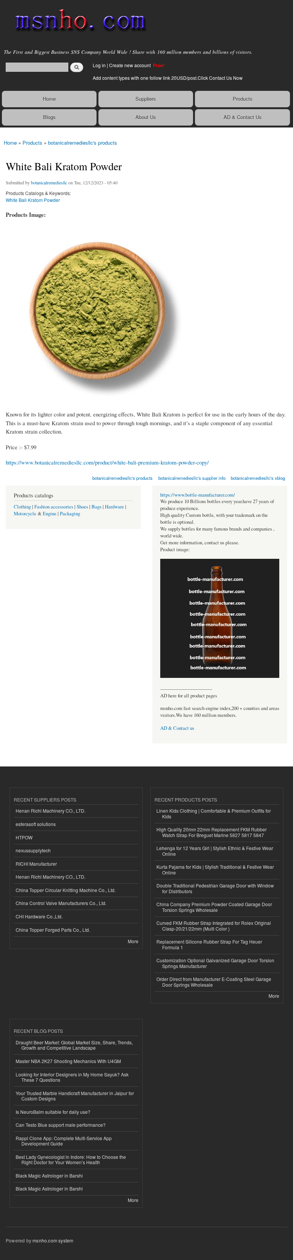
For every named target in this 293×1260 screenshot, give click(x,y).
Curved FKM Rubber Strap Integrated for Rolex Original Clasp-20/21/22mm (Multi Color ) (213, 925)
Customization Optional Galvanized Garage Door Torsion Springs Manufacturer (215, 963)
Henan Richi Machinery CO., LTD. (50, 810)
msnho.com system (52, 1240)
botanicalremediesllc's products (82, 142)
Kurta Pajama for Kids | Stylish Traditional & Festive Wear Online (215, 869)
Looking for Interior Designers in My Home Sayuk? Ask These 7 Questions (72, 1077)
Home (49, 98)
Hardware (114, 506)
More (133, 941)
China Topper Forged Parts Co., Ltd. (53, 929)
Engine (49, 513)
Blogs (49, 117)
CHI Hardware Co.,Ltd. (39, 916)
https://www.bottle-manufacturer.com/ (197, 495)
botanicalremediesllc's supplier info (191, 478)
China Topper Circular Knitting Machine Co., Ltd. (66, 890)
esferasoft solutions (36, 824)
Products (243, 98)
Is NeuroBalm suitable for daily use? (53, 1111)
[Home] (77, 21)
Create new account (130, 65)
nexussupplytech (33, 850)
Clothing (22, 506)
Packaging (70, 513)
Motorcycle (25, 513)
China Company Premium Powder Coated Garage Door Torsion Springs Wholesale (214, 907)
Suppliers (145, 98)
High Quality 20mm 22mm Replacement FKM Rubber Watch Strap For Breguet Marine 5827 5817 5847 (211, 832)
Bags (96, 506)
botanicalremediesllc (49, 182)
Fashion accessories (53, 506)
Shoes (82, 506)
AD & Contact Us (243, 117)
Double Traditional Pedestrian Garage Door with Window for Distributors (215, 888)
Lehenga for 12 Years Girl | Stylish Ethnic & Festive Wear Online (214, 851)
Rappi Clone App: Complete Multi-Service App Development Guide (64, 1141)
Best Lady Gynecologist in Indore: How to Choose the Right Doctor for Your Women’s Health (71, 1159)
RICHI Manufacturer (36, 863)
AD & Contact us (177, 728)
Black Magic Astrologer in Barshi (49, 1175)
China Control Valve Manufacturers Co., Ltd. (61, 903)
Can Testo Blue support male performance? (61, 1124)
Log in (99, 65)
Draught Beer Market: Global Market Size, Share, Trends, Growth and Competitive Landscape (74, 1045)
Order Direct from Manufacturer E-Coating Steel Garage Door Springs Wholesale (213, 981)
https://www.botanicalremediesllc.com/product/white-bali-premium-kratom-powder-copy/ (107, 462)
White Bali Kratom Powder (33, 200)
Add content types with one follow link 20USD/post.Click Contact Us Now (168, 77)
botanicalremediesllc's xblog (258, 478)
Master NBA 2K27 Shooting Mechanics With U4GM (68, 1061)
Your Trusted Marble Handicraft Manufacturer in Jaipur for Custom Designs (75, 1096)
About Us (145, 117)
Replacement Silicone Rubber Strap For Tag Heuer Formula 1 (209, 944)
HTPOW (24, 837)
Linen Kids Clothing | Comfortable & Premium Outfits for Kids (213, 813)
